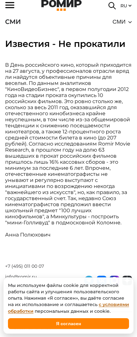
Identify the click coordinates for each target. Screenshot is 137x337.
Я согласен (68, 323)
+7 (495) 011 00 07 (24, 266)
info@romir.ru (21, 277)
